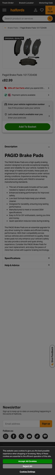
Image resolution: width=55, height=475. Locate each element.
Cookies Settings (27, 471)
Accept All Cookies (27, 461)
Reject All (27, 466)
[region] (27, 460)
